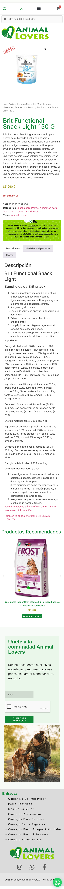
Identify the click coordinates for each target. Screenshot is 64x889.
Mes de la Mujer (21, 809)
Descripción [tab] (13, 248)
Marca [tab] (9, 254)
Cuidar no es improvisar (27, 798)
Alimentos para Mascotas (23, 104)
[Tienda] (4, 8)
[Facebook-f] (44, 867)
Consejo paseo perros (25, 839)
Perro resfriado (20, 804)
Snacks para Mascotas (28, 211)
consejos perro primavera (28, 834)
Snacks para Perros (25, 107)
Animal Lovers (19, 215)
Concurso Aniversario (24, 814)
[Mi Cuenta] (21, 8)
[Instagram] (19, 867)
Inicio (5, 104)
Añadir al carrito (32, 616)
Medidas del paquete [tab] (37, 248)
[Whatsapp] (32, 867)
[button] (39, 8)
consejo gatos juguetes (26, 824)
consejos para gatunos (26, 819)
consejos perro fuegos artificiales (35, 829)
